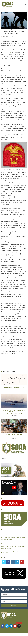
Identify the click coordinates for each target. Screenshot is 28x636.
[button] (25, 4)
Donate (19, 623)
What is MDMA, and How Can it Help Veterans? (14, 388)
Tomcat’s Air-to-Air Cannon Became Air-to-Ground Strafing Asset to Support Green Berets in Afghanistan (14, 411)
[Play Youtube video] (14, 487)
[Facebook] (8, 562)
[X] (4, 562)
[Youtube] (22, 562)
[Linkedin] (11, 626)
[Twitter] (7, 626)
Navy (5, 364)
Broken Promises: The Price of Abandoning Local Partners (14, 435)
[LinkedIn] (17, 562)
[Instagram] (13, 562)
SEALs (8, 364)
